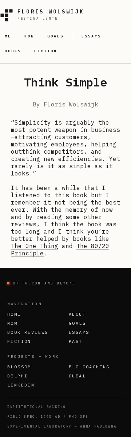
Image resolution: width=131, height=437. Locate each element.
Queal (77, 376)
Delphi (17, 376)
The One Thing (34, 246)
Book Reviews (27, 332)
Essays (79, 332)
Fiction (19, 341)
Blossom (19, 366)
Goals (77, 323)
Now (12, 323)
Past (76, 341)
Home (14, 314)
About (77, 314)
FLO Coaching (89, 366)
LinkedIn (21, 385)
